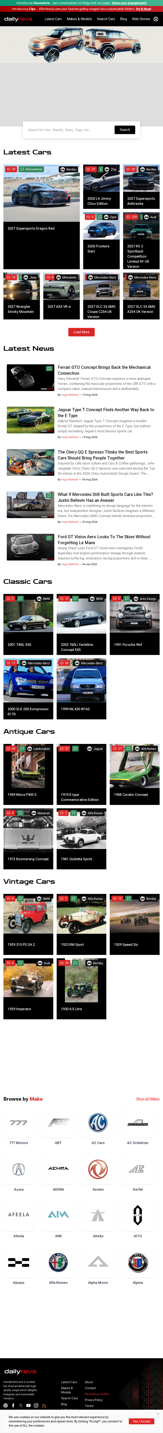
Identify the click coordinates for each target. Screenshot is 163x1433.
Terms (89, 1406)
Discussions (33, 169)
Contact (90, 1388)
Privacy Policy (94, 1400)
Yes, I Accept (141, 1421)
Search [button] (127, 130)
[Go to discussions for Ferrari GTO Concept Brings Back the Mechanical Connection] (49, 368)
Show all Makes (148, 1099)
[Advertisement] (81, 58)
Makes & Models (79, 19)
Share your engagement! (129, 3)
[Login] (156, 19)
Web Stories (141, 19)
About (89, 1382)
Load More (81, 332)
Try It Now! (143, 9)
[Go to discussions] (101, 169)
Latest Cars (53, 19)
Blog (123, 19)
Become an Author (97, 1394)
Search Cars (106, 19)
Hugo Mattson (69, 394)
